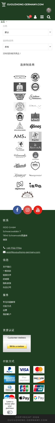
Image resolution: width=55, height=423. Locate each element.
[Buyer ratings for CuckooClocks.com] (17, 344)
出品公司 (7, 287)
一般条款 (7, 271)
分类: (5, 26)
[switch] (9, 412)
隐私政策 (7, 283)
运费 (5, 310)
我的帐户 (7, 314)
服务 (6, 295)
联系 (6, 220)
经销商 (6, 279)
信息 (6, 260)
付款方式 (7, 306)
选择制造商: (8, 40)
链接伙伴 (7, 275)
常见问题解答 (9, 302)
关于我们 (7, 266)
